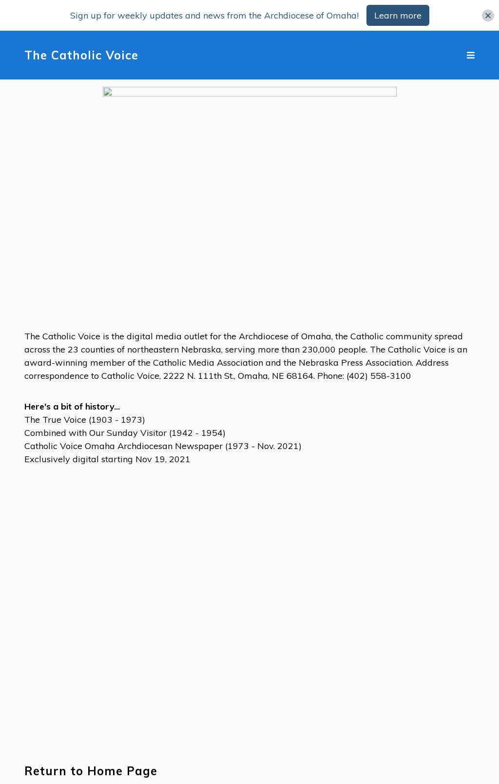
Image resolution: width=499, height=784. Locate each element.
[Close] (488, 15)
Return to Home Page (90, 771)
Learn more (398, 15)
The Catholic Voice (81, 55)
